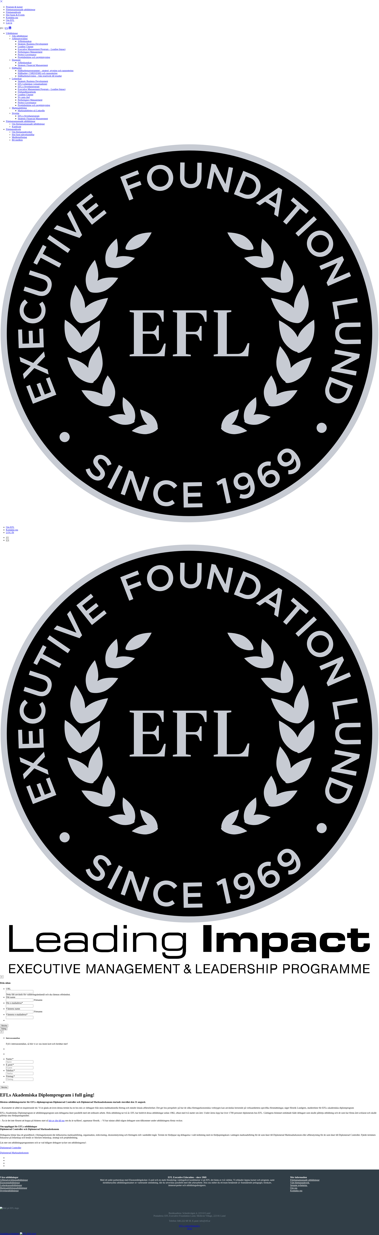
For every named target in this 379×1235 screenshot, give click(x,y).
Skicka (4, 1026)
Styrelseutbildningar (9, 1190)
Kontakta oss (12, 17)
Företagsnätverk (13, 12)
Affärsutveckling (20, 38)
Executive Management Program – (41, 49)
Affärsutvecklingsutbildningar (14, 1180)
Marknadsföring (19, 108)
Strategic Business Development (33, 44)
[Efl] (189, 334)
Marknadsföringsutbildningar (13, 1188)
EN (6, 28)
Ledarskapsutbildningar (11, 1185)
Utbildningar (12, 33)
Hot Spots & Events (15, 15)
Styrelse (15, 113)
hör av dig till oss (57, 1120)
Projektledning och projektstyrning (34, 57)
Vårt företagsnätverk (300, 1182)
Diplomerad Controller (10, 1147)
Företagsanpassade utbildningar (20, 9)
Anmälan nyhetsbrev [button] (9, 1233)
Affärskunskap (25, 41)
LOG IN (10, 532)
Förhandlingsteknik (27, 92)
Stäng (3, 1029)
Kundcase (16, 126)
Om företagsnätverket (22, 132)
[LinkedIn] (10, 28)
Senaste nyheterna (299, 1185)
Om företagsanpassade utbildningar (28, 124)
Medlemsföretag (19, 137)
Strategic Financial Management (33, 65)
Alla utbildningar (20, 36)
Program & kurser (14, 7)
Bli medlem (17, 140)
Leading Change (25, 46)
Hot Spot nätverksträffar (23, 134)
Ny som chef (24, 97)
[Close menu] (1, 2)
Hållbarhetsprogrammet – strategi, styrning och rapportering (45, 70)
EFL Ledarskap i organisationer (32, 84)
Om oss (293, 1188)
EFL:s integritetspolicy (189, 1226)
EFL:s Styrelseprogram (28, 86)
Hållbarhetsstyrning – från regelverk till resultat (40, 76)
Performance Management (30, 52)
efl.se (189, 1228)
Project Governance (27, 54)
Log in (9, 23)
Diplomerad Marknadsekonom (14, 1152)
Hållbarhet (17, 68)
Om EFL (10, 20)
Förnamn (38, 1000)
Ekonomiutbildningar (10, 1182)
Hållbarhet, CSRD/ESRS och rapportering (37, 73)
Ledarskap (17, 78)
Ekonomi (16, 60)
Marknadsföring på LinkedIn (31, 110)
